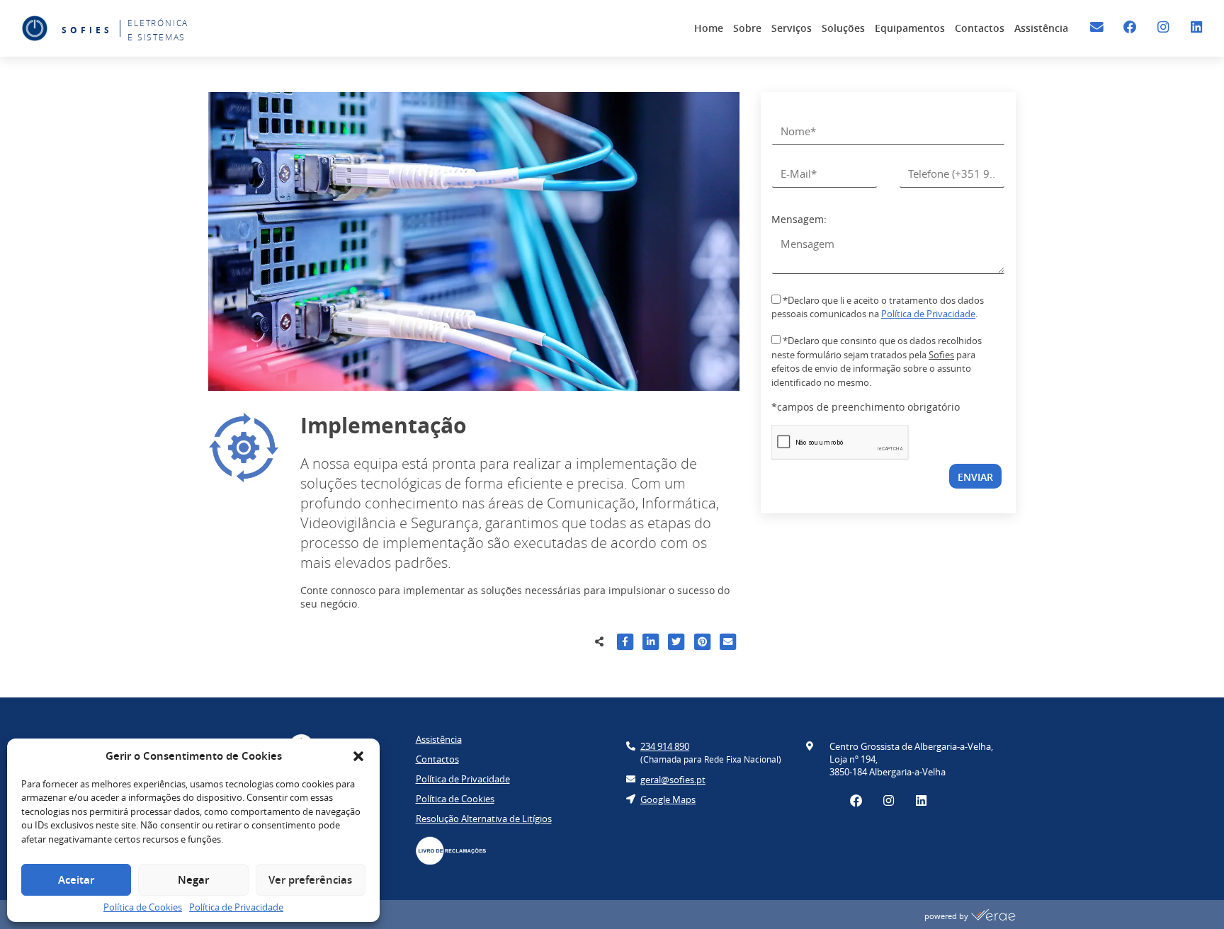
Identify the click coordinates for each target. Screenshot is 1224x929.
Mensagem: (799, 219)
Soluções (843, 28)
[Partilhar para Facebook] (625, 643)
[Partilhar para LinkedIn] (650, 643)
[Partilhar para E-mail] (728, 643)
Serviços (791, 28)
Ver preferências (310, 879)
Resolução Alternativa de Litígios (484, 818)
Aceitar (76, 879)
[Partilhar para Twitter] (676, 643)
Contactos (979, 28)
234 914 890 (664, 746)
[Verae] (993, 916)
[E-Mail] (1097, 27)
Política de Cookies (142, 907)
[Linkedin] (1196, 27)
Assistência (1041, 28)
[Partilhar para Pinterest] (702, 643)
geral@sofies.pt (673, 779)
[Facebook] (1130, 27)
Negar (193, 879)
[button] (358, 756)
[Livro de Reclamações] (458, 850)
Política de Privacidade (236, 907)
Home (708, 28)
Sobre (747, 28)
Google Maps (668, 799)
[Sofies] (34, 28)
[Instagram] (1163, 27)
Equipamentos (910, 28)
